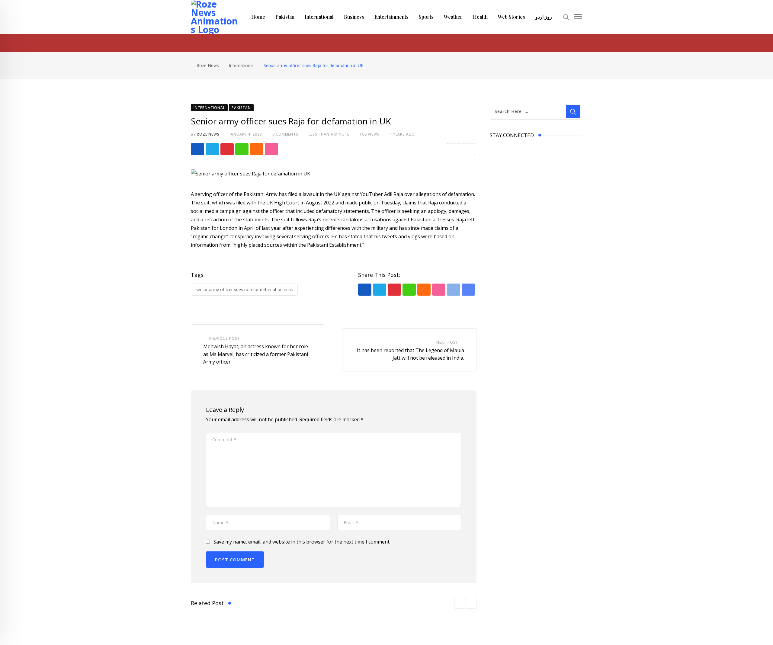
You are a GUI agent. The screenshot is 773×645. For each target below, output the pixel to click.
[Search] (566, 16)
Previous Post (224, 338)
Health (480, 17)
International (319, 17)
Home (258, 17)
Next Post (447, 342)
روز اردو (543, 17)
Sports (426, 17)
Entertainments (391, 17)
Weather (453, 17)
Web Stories (511, 17)
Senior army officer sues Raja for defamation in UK (244, 289)
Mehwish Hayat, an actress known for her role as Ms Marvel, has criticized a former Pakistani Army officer (255, 354)
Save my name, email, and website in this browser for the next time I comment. (301, 541)
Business (354, 17)
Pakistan (284, 17)
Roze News (208, 134)
